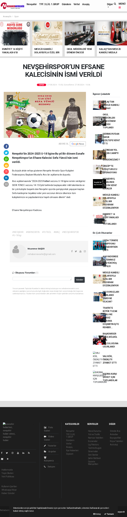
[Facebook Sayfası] (3, 453)
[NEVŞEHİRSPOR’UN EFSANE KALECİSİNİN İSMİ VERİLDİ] (45, 114)
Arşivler (52, 451)
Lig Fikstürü (93, 444)
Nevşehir (32, 4)
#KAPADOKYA (33, 232)
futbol (46, 181)
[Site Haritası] (3, 459)
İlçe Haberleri (72, 450)
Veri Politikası (8, 476)
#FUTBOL (46, 232)
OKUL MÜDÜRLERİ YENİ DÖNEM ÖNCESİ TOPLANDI (109, 121)
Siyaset (69, 454)
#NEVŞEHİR (17, 232)
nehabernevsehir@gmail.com (42, 254)
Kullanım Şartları (9, 486)
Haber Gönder (8, 493)
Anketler (114, 434)
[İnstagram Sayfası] (14, 453)
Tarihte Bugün (95, 448)
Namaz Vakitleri (95, 438)
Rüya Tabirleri (116, 441)
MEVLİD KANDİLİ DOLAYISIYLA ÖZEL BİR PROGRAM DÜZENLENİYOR (111, 201)
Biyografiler (115, 438)
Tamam (110, 514)
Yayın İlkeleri (7, 473)
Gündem (66, 4)
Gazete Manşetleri (93, 462)
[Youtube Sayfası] (19, 453)
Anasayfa (7, 16)
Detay (98, 514)
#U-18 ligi (16, 235)
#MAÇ (57, 232)
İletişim (51, 466)
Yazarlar (51, 445)
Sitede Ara (115, 431)
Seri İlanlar (93, 455)
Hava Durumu (94, 431)
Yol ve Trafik (94, 434)
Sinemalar (93, 451)
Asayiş (86, 4)
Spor (16, 16)
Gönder (79, 280)
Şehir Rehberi (94, 458)
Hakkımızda (7, 470)
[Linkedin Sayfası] (24, 453)
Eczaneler (93, 441)
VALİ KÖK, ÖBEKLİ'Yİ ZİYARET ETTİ (110, 359)
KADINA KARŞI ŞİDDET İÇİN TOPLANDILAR (110, 377)
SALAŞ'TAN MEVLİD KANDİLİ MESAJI (111, 105)
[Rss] (30, 453)
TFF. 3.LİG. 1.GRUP (49, 4)
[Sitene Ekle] (9, 459)
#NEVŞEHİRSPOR (70, 232)
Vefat (77, 4)
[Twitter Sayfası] (8, 453)
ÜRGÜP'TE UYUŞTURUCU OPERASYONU (110, 169)
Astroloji (114, 444)
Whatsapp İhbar (9, 490)
